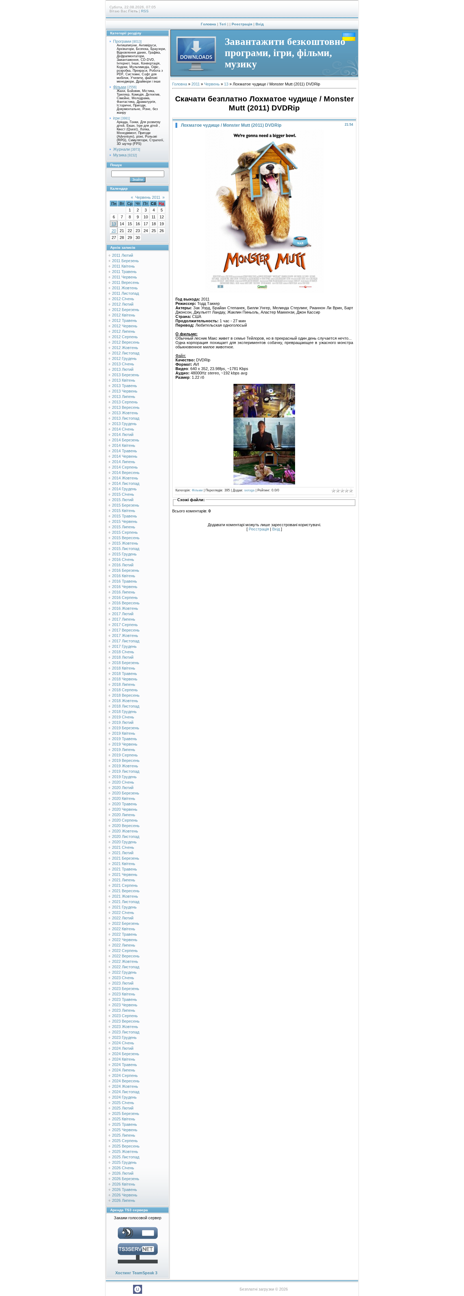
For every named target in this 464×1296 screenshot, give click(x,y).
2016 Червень (124, 586)
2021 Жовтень (125, 896)
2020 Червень (124, 809)
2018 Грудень (124, 711)
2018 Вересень (126, 695)
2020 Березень (125, 793)
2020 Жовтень (125, 831)
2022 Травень (124, 934)
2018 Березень (125, 662)
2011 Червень (124, 277)
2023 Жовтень (125, 1026)
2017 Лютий (122, 614)
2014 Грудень (124, 489)
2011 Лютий (122, 255)
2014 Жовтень (125, 478)
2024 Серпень (125, 1075)
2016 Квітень (123, 576)
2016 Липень (123, 592)
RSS (145, 11)
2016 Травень (124, 581)
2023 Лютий (122, 983)
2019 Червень (124, 744)
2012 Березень (125, 309)
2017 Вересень (126, 630)
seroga (249, 490)
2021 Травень (124, 869)
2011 (195, 84)
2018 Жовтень (125, 701)
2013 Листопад (125, 418)
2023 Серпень (125, 1016)
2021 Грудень (124, 907)
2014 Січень (123, 429)
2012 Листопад (125, 353)
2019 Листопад (125, 771)
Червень (212, 84)
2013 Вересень (126, 407)
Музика (120, 155)
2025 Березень (125, 1113)
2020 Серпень (125, 820)
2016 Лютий (122, 565)
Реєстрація (242, 24)
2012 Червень (124, 326)
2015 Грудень (124, 554)
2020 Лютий (122, 787)
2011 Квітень (123, 266)
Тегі (222, 24)
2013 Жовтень (125, 413)
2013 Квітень (123, 380)
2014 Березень (125, 440)
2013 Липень (123, 396)
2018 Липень (123, 684)
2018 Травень (124, 673)
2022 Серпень (125, 950)
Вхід (260, 24)
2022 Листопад (125, 967)
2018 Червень (124, 679)
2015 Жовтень (125, 543)
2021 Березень (125, 858)
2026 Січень (123, 1168)
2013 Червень (124, 391)
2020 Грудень (124, 842)
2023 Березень (125, 988)
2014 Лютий (122, 434)
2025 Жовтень (125, 1151)
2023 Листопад (125, 1032)
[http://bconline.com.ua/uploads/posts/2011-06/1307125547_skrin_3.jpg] (264, 468)
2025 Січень (123, 1102)
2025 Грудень (124, 1162)
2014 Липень (123, 462)
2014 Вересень (126, 472)
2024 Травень (124, 1064)
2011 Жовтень (125, 288)
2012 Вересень (126, 342)
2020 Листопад (125, 836)
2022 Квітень (123, 929)
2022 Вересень (126, 956)
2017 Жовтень (125, 635)
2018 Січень (123, 652)
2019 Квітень (123, 733)
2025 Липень (123, 1135)
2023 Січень (123, 978)
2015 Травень (124, 516)
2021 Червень (124, 874)
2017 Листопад (125, 641)
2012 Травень (124, 320)
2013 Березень (125, 375)
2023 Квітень (123, 994)
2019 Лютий (122, 722)
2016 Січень (123, 559)
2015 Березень (125, 505)
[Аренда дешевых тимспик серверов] (138, 1265)
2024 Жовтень (125, 1086)
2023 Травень (124, 999)
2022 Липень (123, 945)
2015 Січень (123, 494)
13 (114, 224)
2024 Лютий (122, 1048)
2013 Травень (124, 385)
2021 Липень (123, 880)
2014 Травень (124, 451)
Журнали (121, 149)
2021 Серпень (125, 885)
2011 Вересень (125, 282)
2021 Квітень (123, 863)
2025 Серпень (125, 1140)
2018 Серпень (125, 690)
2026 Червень (124, 1195)
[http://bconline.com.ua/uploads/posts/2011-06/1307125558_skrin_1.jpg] (264, 401)
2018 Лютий (122, 657)
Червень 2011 (147, 197)
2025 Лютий (122, 1108)
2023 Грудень (124, 1037)
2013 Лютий (122, 369)
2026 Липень (123, 1200)
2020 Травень (124, 804)
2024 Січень (123, 1043)
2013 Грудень (124, 423)
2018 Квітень (123, 668)
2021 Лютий (122, 853)
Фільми (119, 87)
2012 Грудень (124, 358)
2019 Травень (124, 739)
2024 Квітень (123, 1059)
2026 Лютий (122, 1173)
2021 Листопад (125, 901)
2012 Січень (123, 299)
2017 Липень (123, 619)
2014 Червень (124, 456)
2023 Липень (123, 1010)
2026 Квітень (123, 1184)
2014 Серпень (125, 467)
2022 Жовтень (125, 961)
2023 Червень (124, 1005)
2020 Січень (123, 782)
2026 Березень (125, 1179)
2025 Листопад (125, 1157)
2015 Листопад (125, 548)
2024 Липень (123, 1070)
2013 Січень (123, 364)
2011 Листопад (125, 293)
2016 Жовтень (125, 608)
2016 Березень (125, 570)
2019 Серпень (125, 755)
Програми (122, 41)
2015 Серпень (125, 532)
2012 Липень (123, 331)
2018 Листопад (125, 706)
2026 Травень (124, 1189)
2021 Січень (123, 847)
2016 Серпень (125, 597)
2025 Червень (124, 1130)
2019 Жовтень (125, 766)
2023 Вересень (126, 1021)
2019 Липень (123, 749)
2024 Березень (125, 1054)
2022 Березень (125, 923)
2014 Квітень (123, 445)
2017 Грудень (124, 646)
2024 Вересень (126, 1081)
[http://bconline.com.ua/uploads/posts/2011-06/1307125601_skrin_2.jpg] (264, 434)
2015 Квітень (123, 510)
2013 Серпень (125, 402)
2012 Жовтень (125, 347)
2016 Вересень (126, 603)
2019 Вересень (126, 760)
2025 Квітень (123, 1119)
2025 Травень (124, 1124)
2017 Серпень (125, 624)
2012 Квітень (123, 315)
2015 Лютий (122, 500)
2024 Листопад (125, 1092)
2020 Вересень (126, 825)
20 (114, 230)
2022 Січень (123, 912)
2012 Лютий (122, 304)
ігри (116, 118)
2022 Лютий (122, 918)
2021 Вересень (126, 891)
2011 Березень (125, 261)
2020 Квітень (123, 798)
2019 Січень (123, 717)
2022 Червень (124, 940)
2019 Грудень (124, 777)
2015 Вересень (126, 538)
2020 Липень (123, 815)
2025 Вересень (126, 1146)
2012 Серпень (125, 337)
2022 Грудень (124, 972)
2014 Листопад (125, 483)
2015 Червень (124, 521)
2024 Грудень (124, 1097)
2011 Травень (124, 271)
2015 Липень (123, 527)
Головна (208, 24)
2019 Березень (125, 728)
